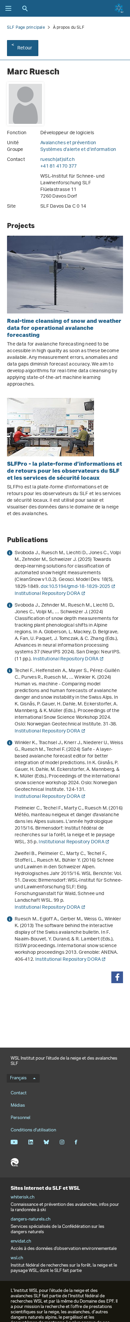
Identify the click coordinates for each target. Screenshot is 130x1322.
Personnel (20, 1118)
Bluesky (46, 1142)
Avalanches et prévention (68, 143)
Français (18, 1078)
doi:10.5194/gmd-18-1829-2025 (75, 586)
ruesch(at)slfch (57, 160)
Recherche (25, 8)
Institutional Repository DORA (47, 593)
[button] (117, 977)
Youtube (14, 1142)
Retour (24, 48)
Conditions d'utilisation (33, 1130)
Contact (19, 1093)
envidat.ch (21, 1241)
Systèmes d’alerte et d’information (78, 150)
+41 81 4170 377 (58, 166)
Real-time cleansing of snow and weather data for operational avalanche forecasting (64, 327)
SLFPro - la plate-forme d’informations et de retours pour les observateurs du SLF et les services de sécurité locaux (64, 470)
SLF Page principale (26, 27)
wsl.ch (17, 1258)
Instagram (62, 1142)
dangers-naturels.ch (30, 1219)
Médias (18, 1105)
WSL (15, 1162)
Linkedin (30, 1142)
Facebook (76, 1142)
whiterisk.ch (22, 1197)
